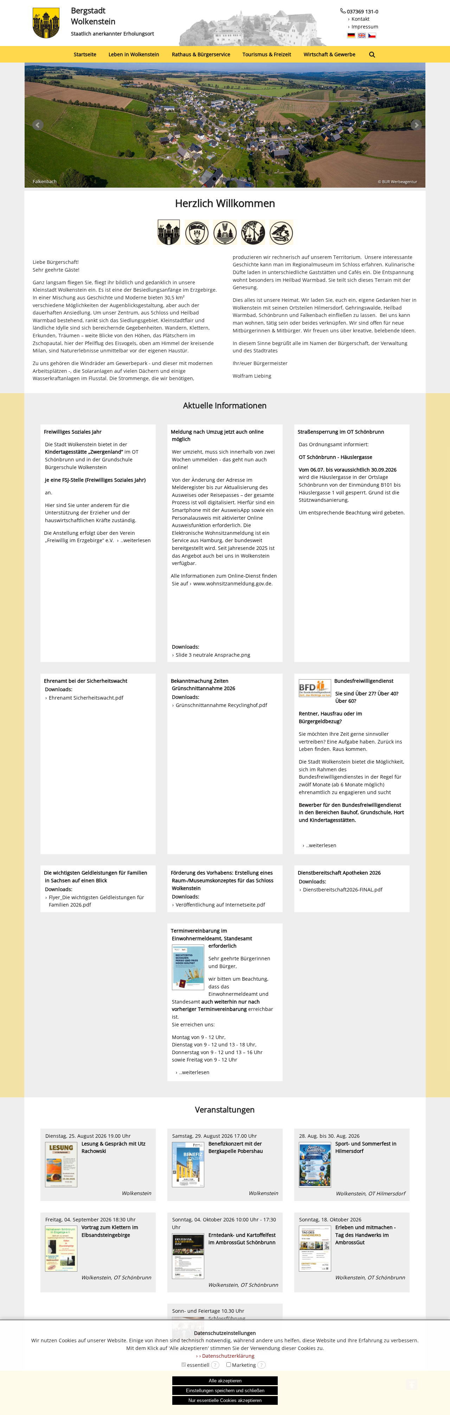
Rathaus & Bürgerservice (201, 54)
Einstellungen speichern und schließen (225, 1390)
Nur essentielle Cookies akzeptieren (225, 1400)
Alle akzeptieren (225, 1380)
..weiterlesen (136, 540)
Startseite (85, 54)
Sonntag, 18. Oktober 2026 (351, 1248)
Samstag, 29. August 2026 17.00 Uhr (224, 1164)
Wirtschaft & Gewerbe (329, 54)
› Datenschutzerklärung (227, 1355)
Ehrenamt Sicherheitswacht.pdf (86, 697)
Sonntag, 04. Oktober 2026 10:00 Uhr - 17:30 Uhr (224, 1252)
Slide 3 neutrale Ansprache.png (213, 654)
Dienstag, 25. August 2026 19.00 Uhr (97, 1164)
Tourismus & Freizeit (267, 54)
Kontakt (360, 18)
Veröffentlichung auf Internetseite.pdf (220, 904)
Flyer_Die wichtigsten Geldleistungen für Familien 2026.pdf (96, 901)
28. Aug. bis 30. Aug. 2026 (351, 1164)
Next (416, 125)
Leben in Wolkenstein (134, 54)
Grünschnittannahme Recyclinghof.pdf (221, 705)
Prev (38, 125)
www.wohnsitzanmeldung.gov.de (232, 583)
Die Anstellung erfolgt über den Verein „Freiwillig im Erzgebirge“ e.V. (89, 537)
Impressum (365, 26)
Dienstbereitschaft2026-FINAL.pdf (342, 889)
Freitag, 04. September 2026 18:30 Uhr (97, 1248)
